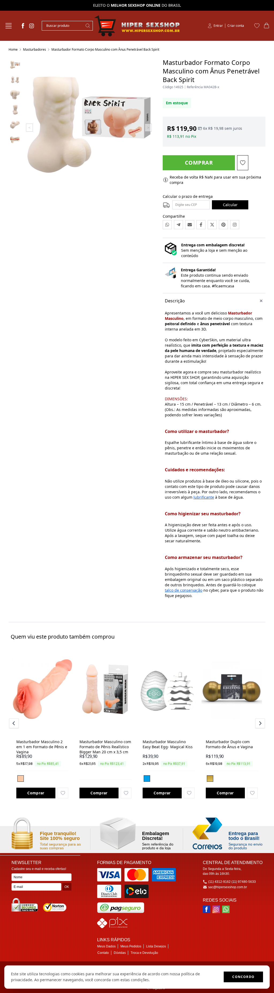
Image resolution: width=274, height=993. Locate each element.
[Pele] (20, 778)
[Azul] (147, 778)
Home (13, 49)
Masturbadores (34, 49)
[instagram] (31, 25)
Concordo (243, 977)
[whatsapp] (226, 909)
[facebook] (23, 25)
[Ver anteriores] (15, 723)
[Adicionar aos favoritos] (63, 793)
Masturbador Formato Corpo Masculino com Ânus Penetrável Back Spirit (105, 49)
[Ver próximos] (259, 723)
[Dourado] (210, 778)
